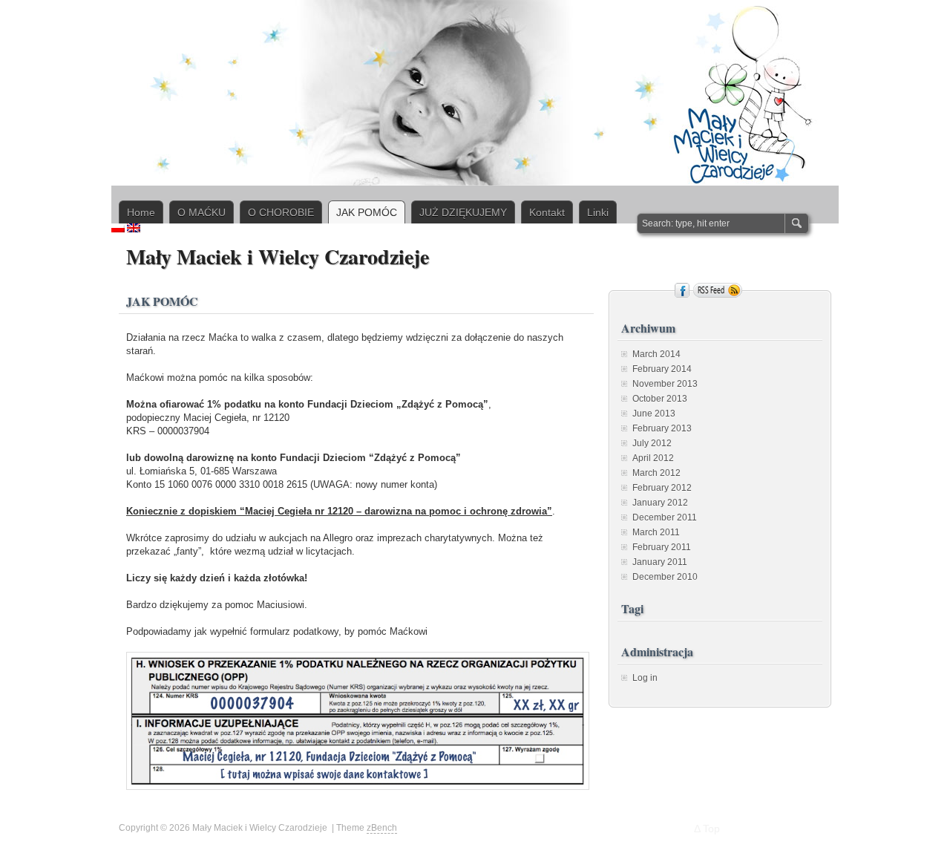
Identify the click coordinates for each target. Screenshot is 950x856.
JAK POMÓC (366, 212)
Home (141, 212)
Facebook (682, 290)
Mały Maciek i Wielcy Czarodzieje (277, 256)
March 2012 (656, 473)
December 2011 (664, 517)
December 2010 (665, 577)
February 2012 (662, 488)
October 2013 (659, 398)
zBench (382, 828)
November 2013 (665, 384)
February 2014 (662, 369)
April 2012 (653, 458)
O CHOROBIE (281, 212)
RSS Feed (717, 290)
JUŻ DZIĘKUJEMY (463, 212)
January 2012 (660, 502)
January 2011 (659, 562)
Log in (645, 678)
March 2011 (656, 532)
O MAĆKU (201, 212)
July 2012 (652, 443)
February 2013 (662, 428)
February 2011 (661, 547)
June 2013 (653, 413)
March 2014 (656, 354)
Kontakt (547, 212)
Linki (598, 212)
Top (711, 828)
